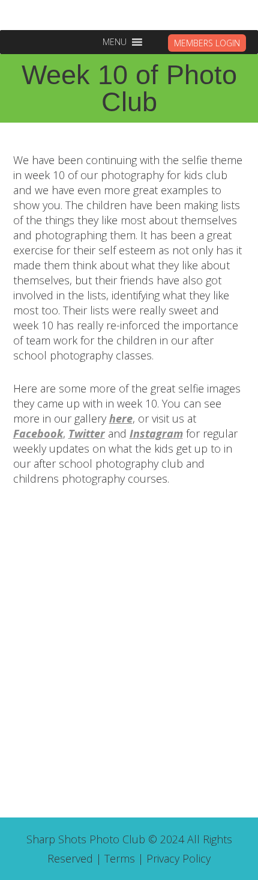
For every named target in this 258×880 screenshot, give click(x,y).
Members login (207, 43)
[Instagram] (142, 539)
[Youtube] (169, 539)
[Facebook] (115, 539)
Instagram (156, 433)
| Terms (115, 858)
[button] (115, 42)
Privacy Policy (178, 858)
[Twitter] (88, 539)
